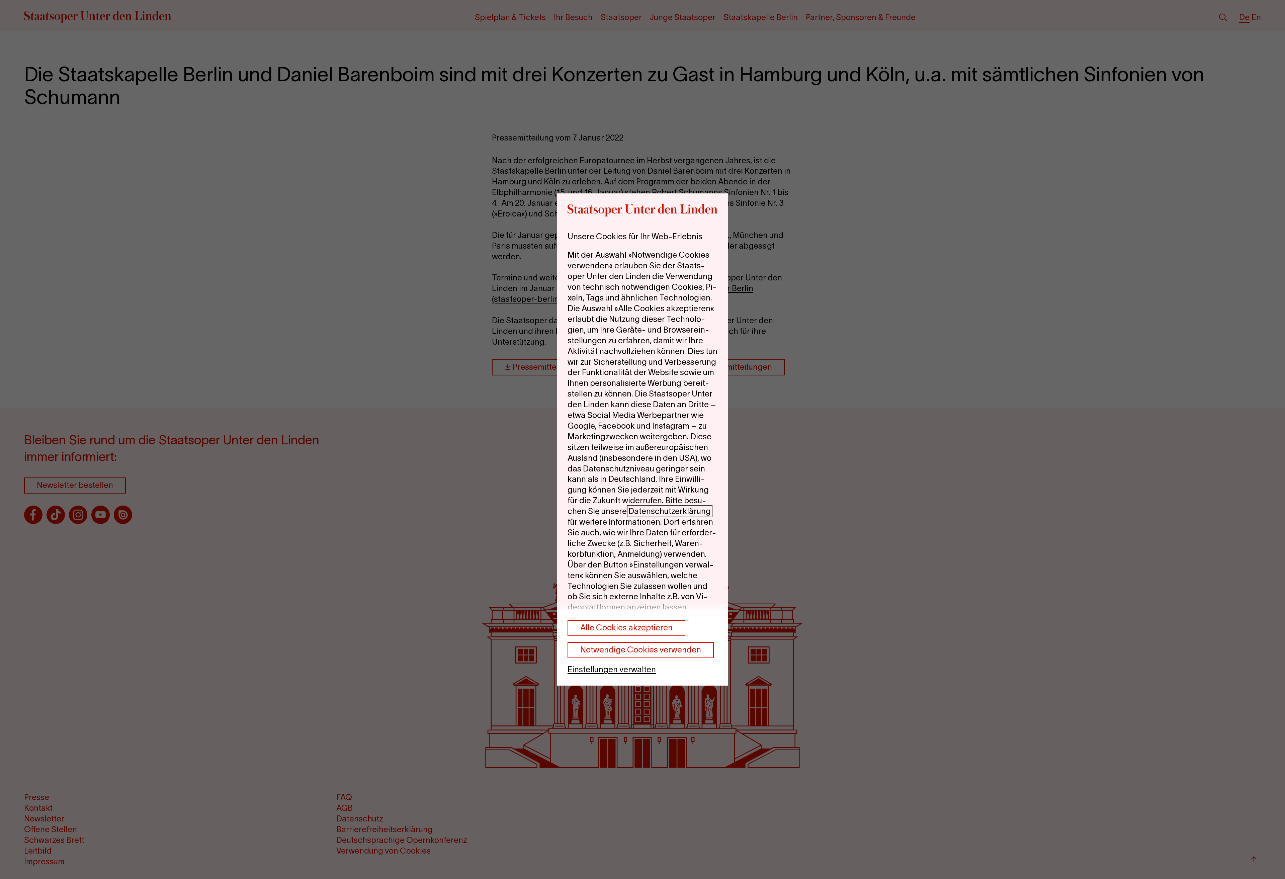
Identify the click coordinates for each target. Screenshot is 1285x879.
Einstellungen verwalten (612, 669)
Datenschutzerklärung (669, 511)
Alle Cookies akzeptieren (626, 627)
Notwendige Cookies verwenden (640, 649)
